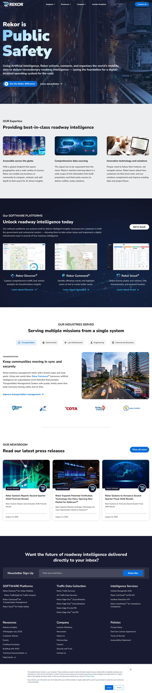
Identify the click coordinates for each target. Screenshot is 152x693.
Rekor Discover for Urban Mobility (18, 591)
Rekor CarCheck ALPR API (123, 595)
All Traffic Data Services (67, 595)
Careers (60, 644)
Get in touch (139, 226)
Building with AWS (11, 648)
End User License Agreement (123, 631)
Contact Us (142, 4)
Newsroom (61, 631)
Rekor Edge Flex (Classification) (71, 599)
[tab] (26, 342)
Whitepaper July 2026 (12, 631)
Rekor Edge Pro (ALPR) (67, 608)
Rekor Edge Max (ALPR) (67, 612)
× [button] (130, 669)
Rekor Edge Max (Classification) (71, 603)
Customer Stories (10, 636)
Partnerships (62, 640)
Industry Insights (10, 627)
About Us (61, 636)
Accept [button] (109, 687)
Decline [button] (119, 687)
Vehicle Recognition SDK (121, 591)
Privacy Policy (116, 627)
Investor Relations (64, 627)
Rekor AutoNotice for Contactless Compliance (126, 605)
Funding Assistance (11, 644)
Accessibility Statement (121, 640)
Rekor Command (41, 376)
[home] (13, 4)
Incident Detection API (120, 599)
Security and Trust (64, 648)
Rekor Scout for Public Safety (16, 606)
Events (6, 640)
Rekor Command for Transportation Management (15, 601)
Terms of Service (118, 636)
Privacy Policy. (89, 676)
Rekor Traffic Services (66, 591)
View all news (139, 449)
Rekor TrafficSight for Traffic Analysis (20, 595)
